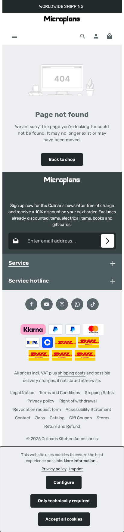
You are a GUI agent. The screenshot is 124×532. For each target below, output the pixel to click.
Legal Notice (22, 392)
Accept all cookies (63, 519)
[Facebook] (31, 304)
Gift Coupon (80, 418)
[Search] (83, 36)
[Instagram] (62, 304)
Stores (103, 418)
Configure (64, 482)
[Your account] (96, 36)
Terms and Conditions (59, 392)
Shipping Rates (99, 392)
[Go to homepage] (62, 20)
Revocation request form (37, 409)
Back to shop (62, 159)
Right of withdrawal (78, 401)
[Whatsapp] (77, 304)
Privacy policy (40, 401)
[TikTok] (93, 304)
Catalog (57, 418)
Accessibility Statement (88, 409)
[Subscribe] (107, 241)
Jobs (40, 418)
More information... (81, 460)
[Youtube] (47, 304)
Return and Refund (62, 426)
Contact (22, 418)
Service (18, 263)
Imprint (76, 469)
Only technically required (64, 500)
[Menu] (14, 36)
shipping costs (71, 373)
